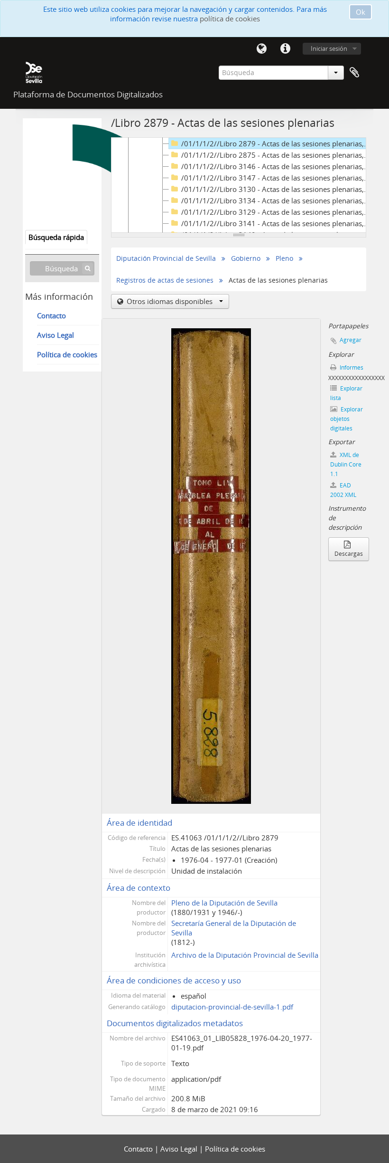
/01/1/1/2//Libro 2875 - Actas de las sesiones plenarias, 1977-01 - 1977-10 (276, 155)
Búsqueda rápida (56, 237)
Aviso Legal (55, 335)
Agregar (350, 340)
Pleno (284, 258)
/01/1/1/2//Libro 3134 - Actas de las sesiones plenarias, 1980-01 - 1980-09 (276, 200)
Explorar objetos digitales (346, 418)
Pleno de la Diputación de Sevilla (224, 902)
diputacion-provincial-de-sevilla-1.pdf (232, 1006)
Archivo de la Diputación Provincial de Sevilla (244, 955)
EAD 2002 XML (343, 490)
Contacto (51, 315)
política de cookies (230, 18)
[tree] (238, 185)
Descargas (348, 554)
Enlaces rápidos (285, 49)
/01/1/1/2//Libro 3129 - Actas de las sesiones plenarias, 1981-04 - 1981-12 (276, 212)
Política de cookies (67, 354)
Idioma (261, 49)
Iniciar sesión (329, 48)
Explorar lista (346, 393)
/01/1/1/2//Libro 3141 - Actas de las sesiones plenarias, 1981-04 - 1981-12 (276, 223)
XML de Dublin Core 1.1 (345, 464)
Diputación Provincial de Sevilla (166, 258)
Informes (350, 367)
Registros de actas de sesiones (164, 280)
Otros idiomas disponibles (169, 301)
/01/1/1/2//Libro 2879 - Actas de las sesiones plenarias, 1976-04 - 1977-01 (276, 143)
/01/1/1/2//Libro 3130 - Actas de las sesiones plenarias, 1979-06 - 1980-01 (276, 189)
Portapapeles (354, 73)
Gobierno (245, 258)
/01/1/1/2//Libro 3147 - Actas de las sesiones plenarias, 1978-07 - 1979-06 (276, 177)
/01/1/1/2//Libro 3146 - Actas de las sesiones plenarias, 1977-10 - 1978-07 (276, 166)
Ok (360, 12)
